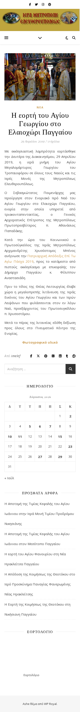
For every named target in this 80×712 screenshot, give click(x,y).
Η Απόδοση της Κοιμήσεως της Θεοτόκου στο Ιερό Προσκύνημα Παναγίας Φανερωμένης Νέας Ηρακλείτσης (39, 584)
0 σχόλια (54, 141)
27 (40, 456)
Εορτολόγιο (31, 675)
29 (60, 456)
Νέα (40, 107)
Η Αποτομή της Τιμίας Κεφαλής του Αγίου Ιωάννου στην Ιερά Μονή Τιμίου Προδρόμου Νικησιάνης (39, 513)
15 (60, 436)
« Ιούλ (9, 478)
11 (20, 436)
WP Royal (50, 704)
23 (70, 446)
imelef (15, 356)
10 (10, 436)
